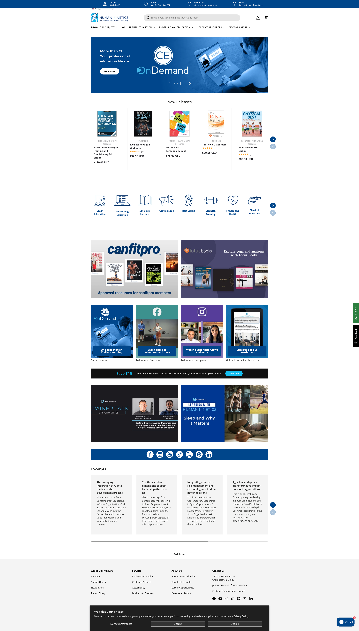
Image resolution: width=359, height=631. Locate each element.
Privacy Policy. (241, 616)
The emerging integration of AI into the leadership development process (110, 487)
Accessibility (138, 587)
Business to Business (143, 593)
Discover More (238, 27)
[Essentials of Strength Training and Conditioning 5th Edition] (107, 123)
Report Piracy (98, 593)
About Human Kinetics (183, 576)
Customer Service (141, 582)
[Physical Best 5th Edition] (252, 123)
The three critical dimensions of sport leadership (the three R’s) (154, 487)
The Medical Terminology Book (176, 149)
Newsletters (97, 587)
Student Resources (209, 27)
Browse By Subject (103, 27)
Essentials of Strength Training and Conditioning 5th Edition (106, 152)
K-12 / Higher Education (137, 27)
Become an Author (181, 593)
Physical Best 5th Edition (248, 149)
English (97, 9)
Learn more (109, 71)
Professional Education (174, 27)
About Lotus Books (181, 582)
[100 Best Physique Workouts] (143, 123)
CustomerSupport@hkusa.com (228, 591)
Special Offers (98, 582)
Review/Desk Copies (142, 576)
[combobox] (192, 17)
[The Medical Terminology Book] (179, 123)
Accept (178, 623)
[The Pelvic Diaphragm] (215, 123)
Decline (235, 623)
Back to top (179, 554)
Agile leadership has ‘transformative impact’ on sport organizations (247, 485)
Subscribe (234, 373)
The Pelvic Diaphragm (214, 144)
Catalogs (95, 576)
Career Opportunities (183, 587)
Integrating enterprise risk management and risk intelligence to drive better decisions (201, 487)
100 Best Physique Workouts (140, 146)
